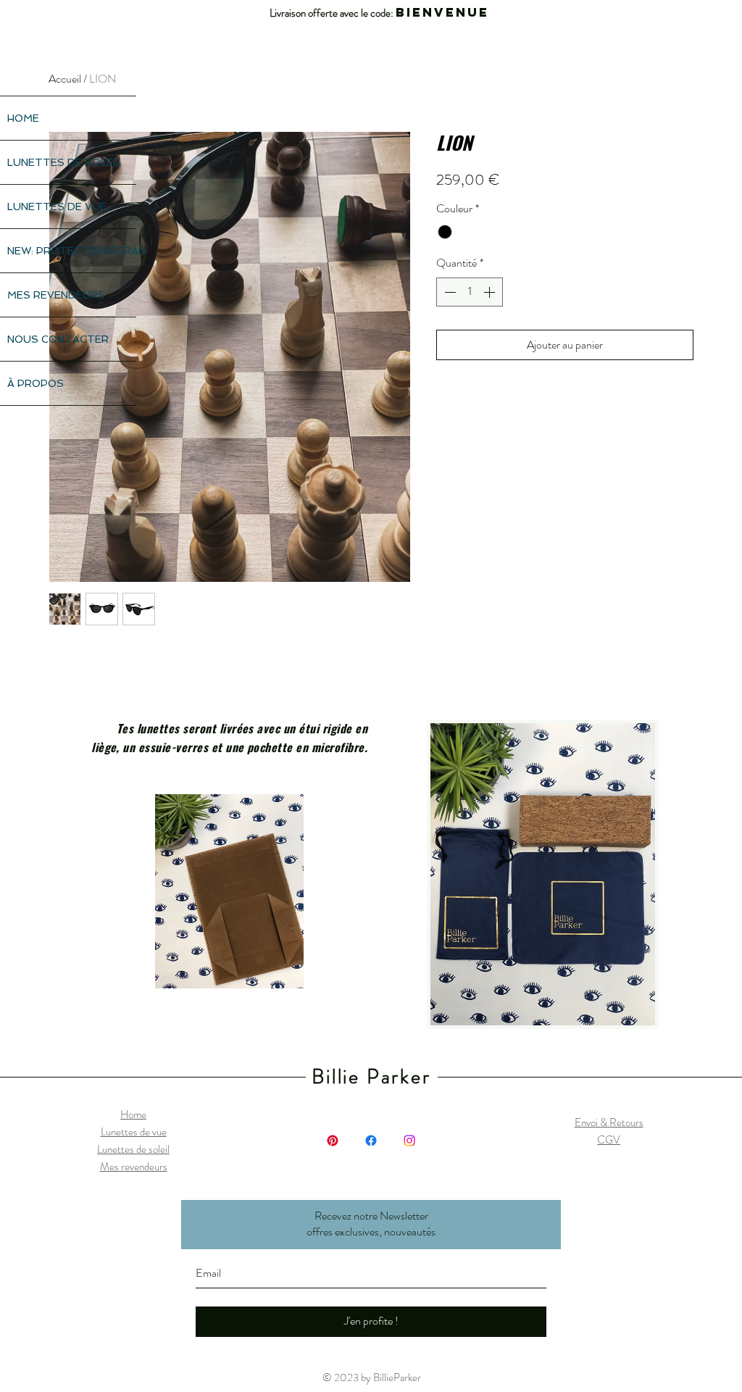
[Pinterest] (332, 1140)
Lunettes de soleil (133, 1149)
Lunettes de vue (134, 1132)
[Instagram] (409, 1140)
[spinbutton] (469, 292)
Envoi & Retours (609, 1122)
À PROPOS (35, 383)
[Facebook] (371, 1140)
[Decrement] (448, 292)
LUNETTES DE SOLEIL (64, 162)
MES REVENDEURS (56, 295)
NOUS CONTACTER (58, 339)
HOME (23, 118)
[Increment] (490, 292)
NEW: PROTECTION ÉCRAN (71, 251)
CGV (608, 1140)
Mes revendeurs (133, 1167)
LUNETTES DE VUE (57, 206)
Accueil (65, 78)
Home (133, 1114)
